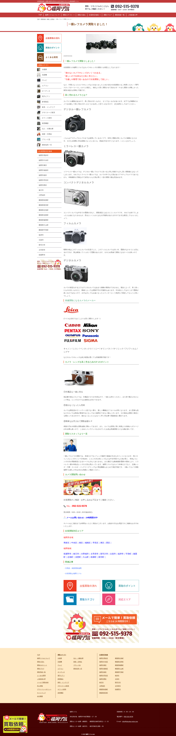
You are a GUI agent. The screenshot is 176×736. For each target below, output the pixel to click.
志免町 (70, 557)
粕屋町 (93, 557)
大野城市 (85, 554)
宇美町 (128, 554)
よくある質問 (41, 675)
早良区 (95, 543)
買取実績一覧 (120, 15)
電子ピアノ (61, 675)
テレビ (60, 665)
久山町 (86, 557)
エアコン (60, 668)
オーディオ (61, 672)
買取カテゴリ (68, 15)
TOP (40, 15)
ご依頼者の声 (133, 15)
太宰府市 (94, 554)
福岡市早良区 (103, 675)
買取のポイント (42, 665)
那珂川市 (104, 554)
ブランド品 (77, 665)
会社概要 (40, 696)
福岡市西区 (102, 679)
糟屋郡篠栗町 (119, 665)
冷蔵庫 (60, 658)
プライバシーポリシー (44, 689)
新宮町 (101, 557)
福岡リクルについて (52, 15)
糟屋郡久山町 (119, 668)
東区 (102, 543)
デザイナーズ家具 (63, 686)
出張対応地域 (94, 15)
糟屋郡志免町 (119, 658)
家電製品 (60, 679)
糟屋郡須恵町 (119, 662)
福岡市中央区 (103, 662)
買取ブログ (108, 15)
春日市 (76, 554)
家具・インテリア (63, 682)
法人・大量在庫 (78, 658)
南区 (81, 543)
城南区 (88, 543)
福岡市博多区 (103, 658)
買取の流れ (82, 15)
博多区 (66, 543)
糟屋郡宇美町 (119, 672)
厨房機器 (60, 693)
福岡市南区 (102, 672)
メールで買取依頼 (42, 682)
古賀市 (113, 554)
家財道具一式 (77, 668)
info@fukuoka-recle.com (130, 721)
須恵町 (78, 557)
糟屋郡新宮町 (103, 693)
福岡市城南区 (103, 668)
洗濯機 (60, 662)
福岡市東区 (102, 665)
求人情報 (40, 686)
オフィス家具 (62, 689)
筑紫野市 (67, 554)
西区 (108, 543)
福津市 (121, 554)
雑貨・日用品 (77, 662)
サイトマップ (41, 693)
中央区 (74, 543)
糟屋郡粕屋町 (103, 689)
